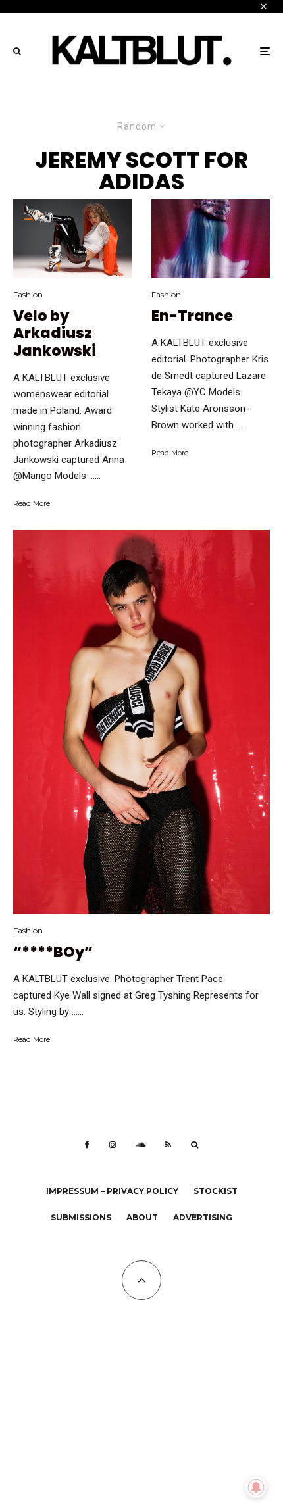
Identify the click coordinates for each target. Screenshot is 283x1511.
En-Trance (192, 316)
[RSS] (168, 1144)
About (142, 1217)
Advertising (202, 1217)
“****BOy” (53, 952)
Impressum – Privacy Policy (112, 1191)
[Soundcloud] (140, 1144)
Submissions (81, 1217)
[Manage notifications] (256, 1487)
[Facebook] (87, 1144)
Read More (31, 503)
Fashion (28, 294)
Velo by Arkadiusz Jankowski (54, 334)
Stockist (215, 1191)
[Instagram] (112, 1144)
